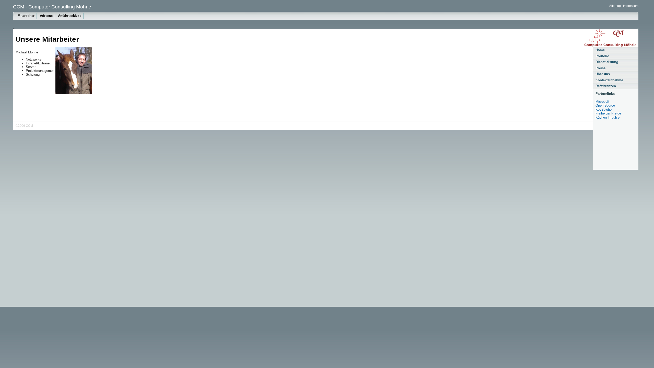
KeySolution (604, 109)
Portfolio (602, 56)
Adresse (46, 16)
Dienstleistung (606, 62)
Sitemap (615, 6)
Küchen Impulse (607, 117)
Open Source (605, 105)
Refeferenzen (605, 86)
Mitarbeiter (26, 16)
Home (600, 50)
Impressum (630, 6)
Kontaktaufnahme (609, 80)
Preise (600, 68)
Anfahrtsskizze (69, 16)
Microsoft (602, 101)
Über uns (602, 74)
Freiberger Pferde (608, 113)
